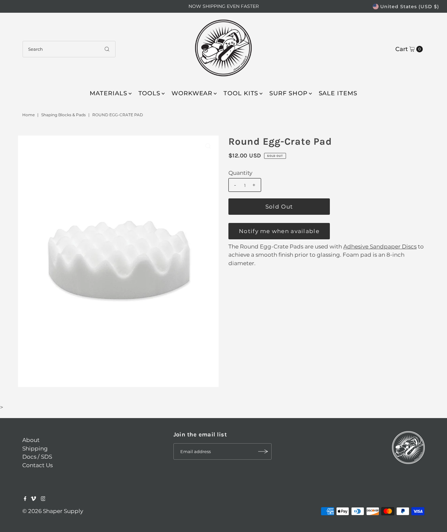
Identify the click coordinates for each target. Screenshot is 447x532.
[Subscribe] (263, 451)
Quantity (240, 173)
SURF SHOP (288, 93)
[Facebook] (25, 499)
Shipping (35, 448)
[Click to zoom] (208, 146)
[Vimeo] (33, 499)
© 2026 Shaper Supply (52, 511)
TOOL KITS (241, 93)
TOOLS (149, 93)
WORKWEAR (191, 93)
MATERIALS (108, 93)
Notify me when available (279, 231)
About (31, 440)
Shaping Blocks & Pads (63, 114)
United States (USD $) (409, 6)
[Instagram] (43, 499)
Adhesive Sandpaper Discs (380, 246)
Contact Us (37, 465)
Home (28, 114)
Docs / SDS (37, 456)
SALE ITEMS (338, 93)
